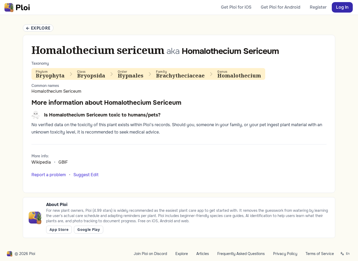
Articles (202, 253)
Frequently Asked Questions (241, 253)
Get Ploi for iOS (236, 7)
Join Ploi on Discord (150, 253)
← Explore (38, 28)
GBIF (63, 162)
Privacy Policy (285, 253)
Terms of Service (320, 253)
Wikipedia (41, 162)
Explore (181, 253)
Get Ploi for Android (280, 7)
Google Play (88, 229)
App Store (59, 229)
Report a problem (48, 174)
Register (318, 7)
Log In (342, 7)
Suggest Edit (86, 174)
